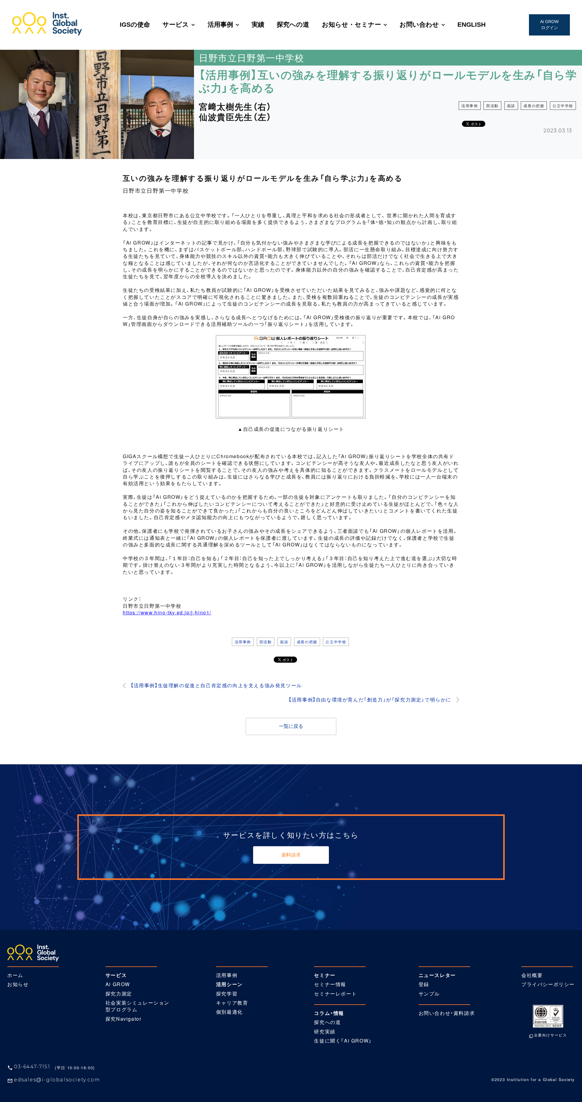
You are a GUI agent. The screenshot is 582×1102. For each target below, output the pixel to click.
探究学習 (226, 993)
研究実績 (324, 1031)
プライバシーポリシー (548, 984)
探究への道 (293, 24)
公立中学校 (563, 105)
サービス (175, 24)
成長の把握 (533, 105)
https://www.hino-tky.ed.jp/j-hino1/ (167, 612)
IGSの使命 (135, 24)
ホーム (15, 975)
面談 (511, 105)
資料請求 (291, 854)
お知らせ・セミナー (351, 24)
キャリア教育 (232, 1002)
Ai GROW (117, 984)
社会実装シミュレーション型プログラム (137, 1006)
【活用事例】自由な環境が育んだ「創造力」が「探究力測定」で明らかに (370, 699)
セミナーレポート (335, 993)
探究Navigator (123, 1019)
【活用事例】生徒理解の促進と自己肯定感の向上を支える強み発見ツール (216, 685)
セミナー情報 (330, 984)
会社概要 (532, 975)
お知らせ (17, 984)
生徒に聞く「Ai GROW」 (343, 1040)
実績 (258, 24)
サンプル (429, 993)
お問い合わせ (419, 24)
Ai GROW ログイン (549, 24)
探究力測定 (118, 993)
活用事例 (220, 24)
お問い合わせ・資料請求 (447, 1013)
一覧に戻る (291, 726)
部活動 (492, 105)
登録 (424, 984)
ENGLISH (471, 24)
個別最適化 (229, 1012)
